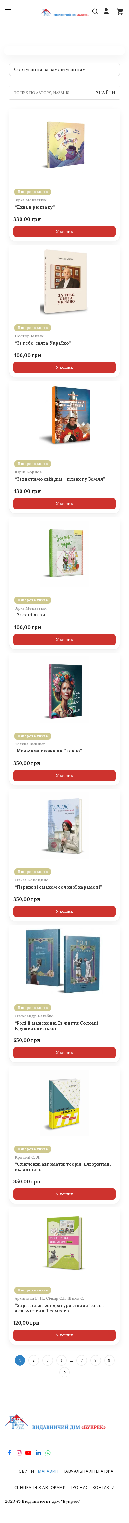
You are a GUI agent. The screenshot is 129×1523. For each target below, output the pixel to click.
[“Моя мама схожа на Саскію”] (64, 689)
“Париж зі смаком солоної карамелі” (58, 887)
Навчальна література (88, 1471)
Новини (25, 1471)
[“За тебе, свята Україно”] (64, 281)
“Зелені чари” (31, 615)
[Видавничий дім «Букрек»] (64, 11)
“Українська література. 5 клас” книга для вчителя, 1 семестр (60, 1308)
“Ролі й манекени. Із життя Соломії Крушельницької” (57, 1026)
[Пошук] (96, 11)
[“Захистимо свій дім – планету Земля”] (64, 417)
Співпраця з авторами (40, 1487)
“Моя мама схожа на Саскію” (48, 751)
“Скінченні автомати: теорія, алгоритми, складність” (63, 1167)
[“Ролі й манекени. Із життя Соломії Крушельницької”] (64, 961)
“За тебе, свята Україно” (43, 343)
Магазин (48, 1471)
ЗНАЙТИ (105, 93)
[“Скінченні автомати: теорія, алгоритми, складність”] (64, 1102)
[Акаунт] (106, 11)
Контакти (104, 1487)
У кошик (64, 231)
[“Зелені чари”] (64, 553)
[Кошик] (120, 11)
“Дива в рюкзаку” (35, 207)
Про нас (79, 1487)
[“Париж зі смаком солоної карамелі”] (64, 825)
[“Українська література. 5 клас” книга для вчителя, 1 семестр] (64, 1243)
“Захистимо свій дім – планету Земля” (60, 479)
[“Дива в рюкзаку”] (64, 145)
